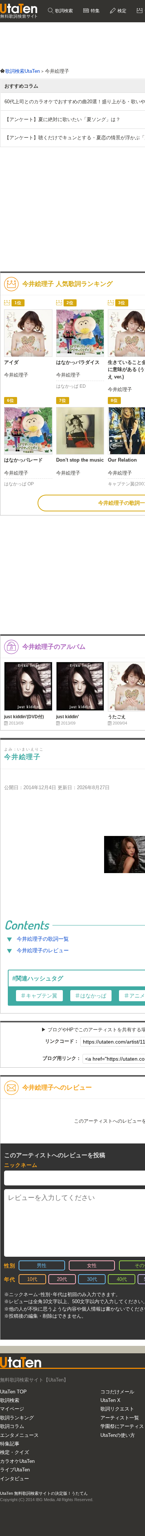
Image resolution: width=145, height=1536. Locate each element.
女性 (92, 1265)
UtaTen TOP (13, 1392)
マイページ (12, 1409)
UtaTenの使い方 (117, 1435)
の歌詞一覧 (43, 939)
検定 (121, 10)
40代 (122, 1279)
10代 (32, 1279)
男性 (41, 1265)
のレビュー (43, 950)
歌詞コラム (12, 1426)
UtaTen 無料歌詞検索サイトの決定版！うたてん (44, 1493)
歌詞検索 (63, 10)
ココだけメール (117, 1392)
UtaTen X (110, 1400)
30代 (92, 1279)
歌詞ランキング (17, 1418)
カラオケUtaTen (17, 1461)
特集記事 (9, 1443)
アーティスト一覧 (119, 1418)
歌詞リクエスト (117, 1409)
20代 (62, 1279)
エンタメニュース (19, 1435)
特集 (95, 10)
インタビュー (14, 1478)
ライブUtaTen (15, 1469)
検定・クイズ (14, 1452)
